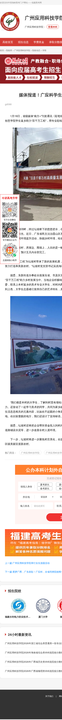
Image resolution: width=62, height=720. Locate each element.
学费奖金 (39, 42)
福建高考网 (37, 2)
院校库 (9, 50)
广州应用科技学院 (22, 50)
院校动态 (36, 50)
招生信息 (23, 42)
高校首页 (7, 42)
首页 (2, 50)
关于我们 (49, 696)
